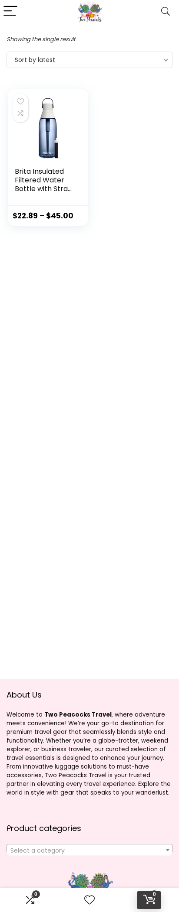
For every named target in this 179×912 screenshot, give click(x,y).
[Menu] (10, 11)
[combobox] (89, 850)
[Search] (165, 11)
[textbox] (89, 850)
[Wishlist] (89, 900)
